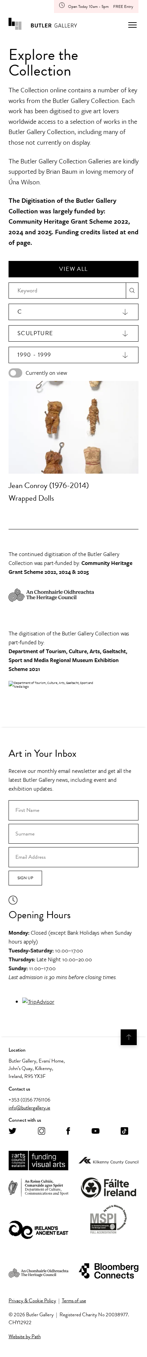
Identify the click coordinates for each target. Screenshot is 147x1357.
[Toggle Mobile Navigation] (132, 25)
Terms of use (74, 1300)
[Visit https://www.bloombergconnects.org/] (108, 1271)
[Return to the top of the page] (129, 1037)
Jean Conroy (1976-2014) (49, 485)
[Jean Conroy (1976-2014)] (73, 427)
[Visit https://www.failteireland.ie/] (108, 1187)
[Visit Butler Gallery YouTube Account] (95, 1131)
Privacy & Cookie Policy (32, 1300)
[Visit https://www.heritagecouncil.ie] (38, 1271)
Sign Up (25, 878)
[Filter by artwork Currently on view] (15, 373)
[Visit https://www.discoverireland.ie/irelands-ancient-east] (38, 1230)
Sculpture (35, 333)
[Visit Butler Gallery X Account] (12, 1131)
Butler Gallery (43, 25)
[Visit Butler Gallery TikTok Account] (124, 1131)
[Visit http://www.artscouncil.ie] (38, 1161)
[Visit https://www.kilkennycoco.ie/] (108, 1161)
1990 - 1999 (34, 355)
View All (73, 269)
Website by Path (25, 1336)
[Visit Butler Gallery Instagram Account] (41, 1131)
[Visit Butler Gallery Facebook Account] (68, 1131)
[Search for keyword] (132, 290)
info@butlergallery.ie (29, 1107)
